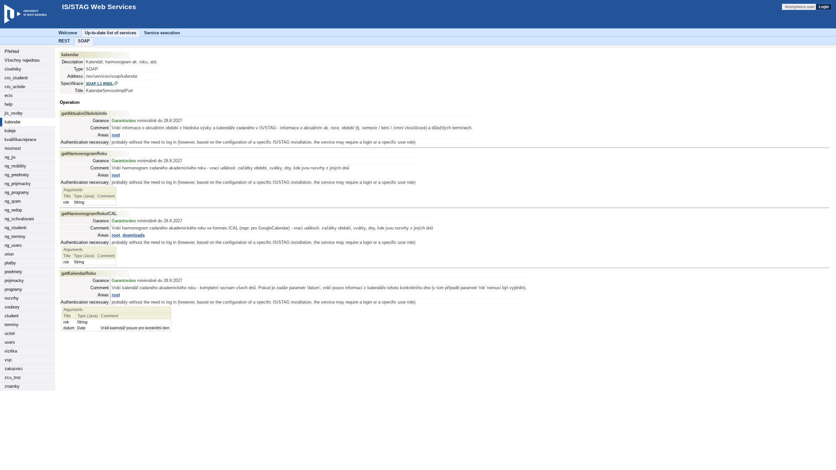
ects (9, 95)
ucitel (10, 333)
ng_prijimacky (18, 183)
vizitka (11, 351)
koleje (10, 130)
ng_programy (17, 192)
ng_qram (13, 201)
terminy (12, 324)
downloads (133, 235)
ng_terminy (15, 236)
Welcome (67, 32)
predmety (13, 271)
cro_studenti (16, 77)
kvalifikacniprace (20, 139)
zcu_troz (13, 377)
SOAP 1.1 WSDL (99, 84)
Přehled (12, 51)
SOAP (84, 41)
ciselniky (13, 69)
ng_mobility (15, 166)
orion (9, 254)
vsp (8, 359)
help (8, 104)
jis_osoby (14, 113)
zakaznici (14, 368)
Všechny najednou (22, 60)
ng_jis (10, 157)
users (10, 342)
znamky (12, 386)
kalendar (13, 121)
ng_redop (13, 210)
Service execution (162, 32)
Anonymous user (800, 7)
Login (824, 7)
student (12, 315)
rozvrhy (12, 298)
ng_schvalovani (19, 218)
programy (13, 289)
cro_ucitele (15, 86)
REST (64, 41)
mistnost (13, 148)
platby (10, 262)
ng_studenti (15, 227)
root (116, 135)
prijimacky (14, 280)
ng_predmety (17, 174)
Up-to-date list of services (110, 32)
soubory (12, 307)
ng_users (13, 245)
